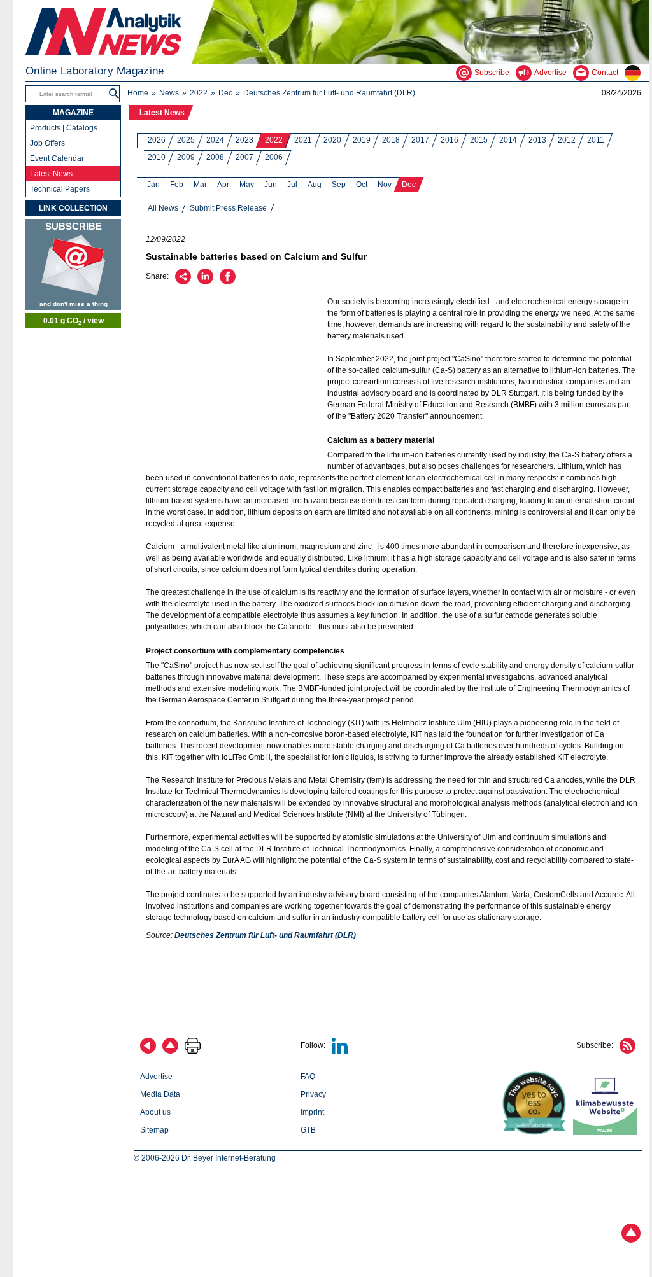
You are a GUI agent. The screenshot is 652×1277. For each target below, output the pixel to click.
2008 (215, 157)
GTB (308, 1130)
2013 (537, 140)
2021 (303, 140)
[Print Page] (193, 1051)
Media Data (160, 1094)
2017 (420, 140)
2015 (479, 140)
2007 (244, 157)
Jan (153, 184)
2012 (567, 140)
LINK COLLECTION (73, 208)
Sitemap (154, 1130)
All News (163, 208)
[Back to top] (170, 1051)
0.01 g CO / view (73, 321)
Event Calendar (57, 158)
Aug (315, 184)
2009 (186, 157)
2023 (244, 140)
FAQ (308, 1076)
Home (137, 92)
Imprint (312, 1112)
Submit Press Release (228, 208)
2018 (391, 140)
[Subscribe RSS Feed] (627, 1051)
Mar (200, 184)
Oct (361, 184)
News (169, 92)
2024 (215, 140)
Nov (385, 184)
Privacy (313, 1094)
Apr (223, 184)
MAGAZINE (73, 112)
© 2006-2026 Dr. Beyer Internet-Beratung (205, 1158)
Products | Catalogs (63, 127)
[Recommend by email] (183, 281)
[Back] (148, 1051)
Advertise (156, 1076)
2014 (508, 140)
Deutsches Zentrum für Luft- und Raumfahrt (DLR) (329, 92)
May (246, 184)
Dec (225, 92)
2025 (186, 140)
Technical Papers (60, 189)
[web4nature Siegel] (536, 1132)
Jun (270, 184)
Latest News (162, 112)
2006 (274, 157)
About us (155, 1112)
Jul (292, 184)
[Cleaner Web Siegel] (607, 1132)
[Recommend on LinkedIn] (205, 281)
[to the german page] (637, 72)
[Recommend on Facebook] (228, 281)
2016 (449, 140)
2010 (157, 157)
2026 (157, 140)
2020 (332, 140)
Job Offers (47, 143)
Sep (339, 184)
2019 (362, 140)
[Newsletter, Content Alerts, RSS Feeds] (73, 264)
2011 (595, 140)
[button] (114, 94)
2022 (199, 92)
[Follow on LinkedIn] (340, 1051)
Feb (176, 184)
